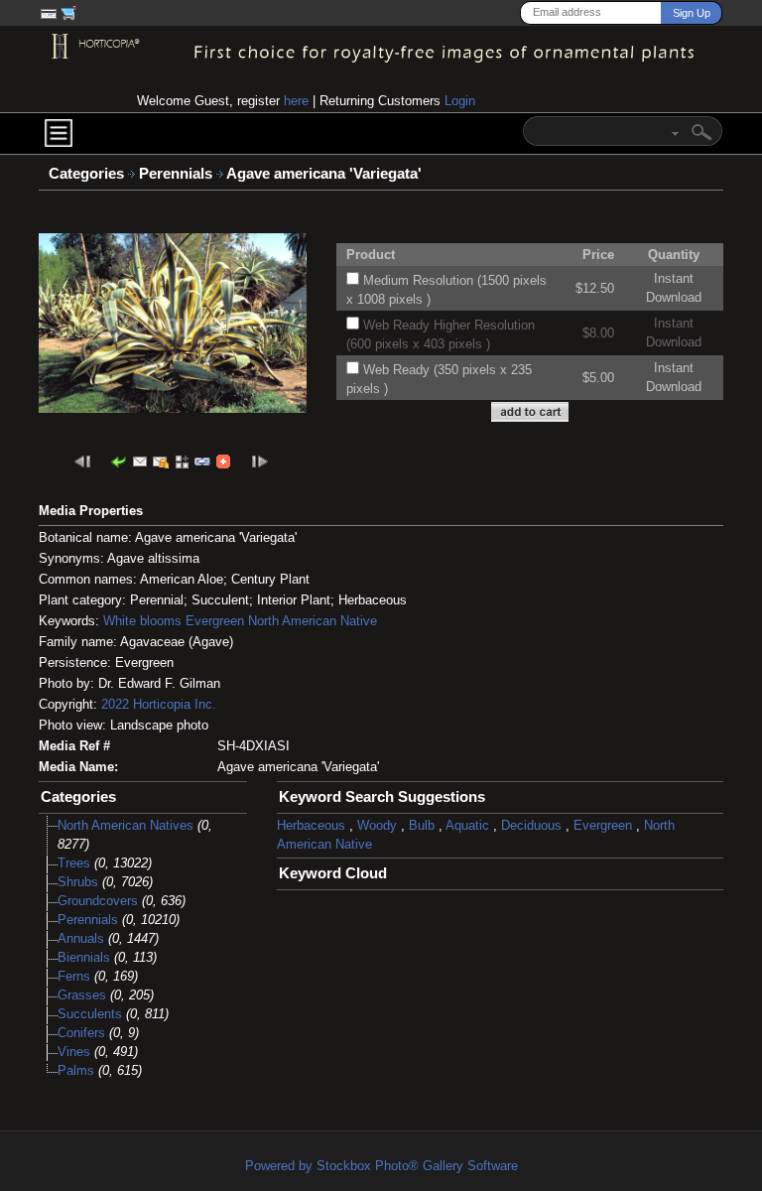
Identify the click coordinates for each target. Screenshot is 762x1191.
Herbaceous (311, 825)
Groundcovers (98, 900)
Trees (74, 863)
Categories (86, 174)
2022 (115, 704)
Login (459, 100)
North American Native (312, 620)
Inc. (205, 704)
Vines (74, 1051)
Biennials (84, 957)
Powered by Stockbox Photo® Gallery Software (381, 1165)
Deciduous (531, 825)
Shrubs (78, 881)
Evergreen (215, 620)
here (296, 100)
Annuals (81, 938)
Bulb (422, 825)
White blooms (142, 620)
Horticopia (161, 704)
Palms (76, 1070)
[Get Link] (202, 461)
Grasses (82, 995)
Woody (377, 825)
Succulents (90, 1013)
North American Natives (125, 825)
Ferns (74, 976)
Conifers (81, 1032)
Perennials (177, 174)
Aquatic (467, 825)
